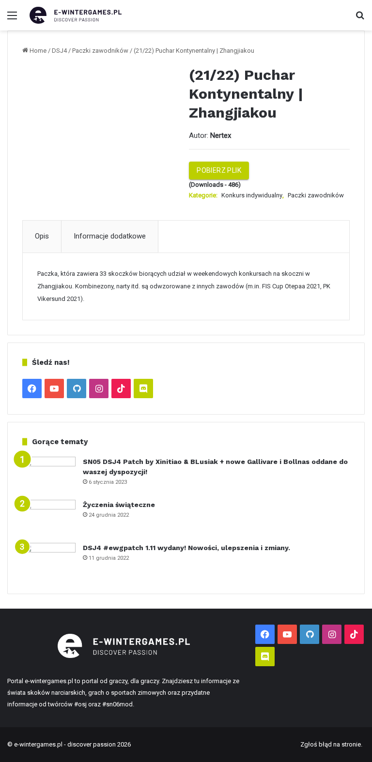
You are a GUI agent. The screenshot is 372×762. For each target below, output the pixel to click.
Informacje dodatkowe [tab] (110, 236)
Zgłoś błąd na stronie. (331, 744)
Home (38, 50)
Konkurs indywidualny (251, 195)
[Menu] (12, 19)
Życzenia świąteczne (119, 504)
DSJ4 (59, 50)
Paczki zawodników (100, 50)
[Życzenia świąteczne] (49, 518)
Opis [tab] (42, 236)
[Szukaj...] (360, 19)
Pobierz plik (219, 170)
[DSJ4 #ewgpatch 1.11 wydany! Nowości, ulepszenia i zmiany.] (49, 561)
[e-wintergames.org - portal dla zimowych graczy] (76, 15)
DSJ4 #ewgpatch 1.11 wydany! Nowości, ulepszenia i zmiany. (186, 548)
